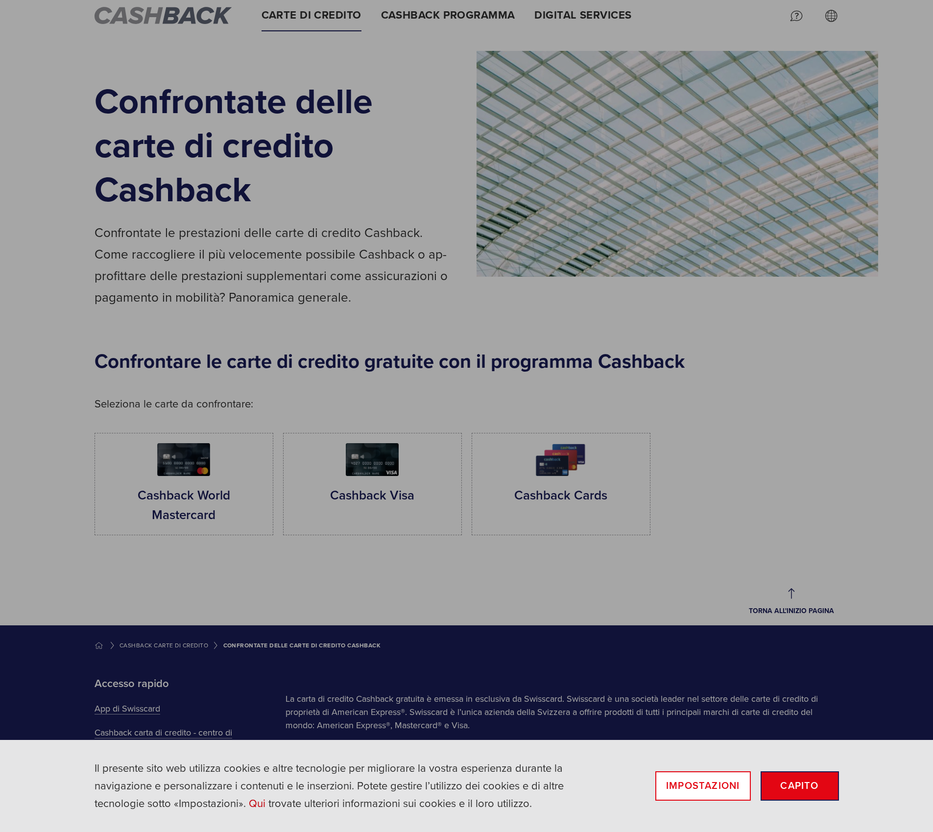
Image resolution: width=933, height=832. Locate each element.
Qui (257, 803)
